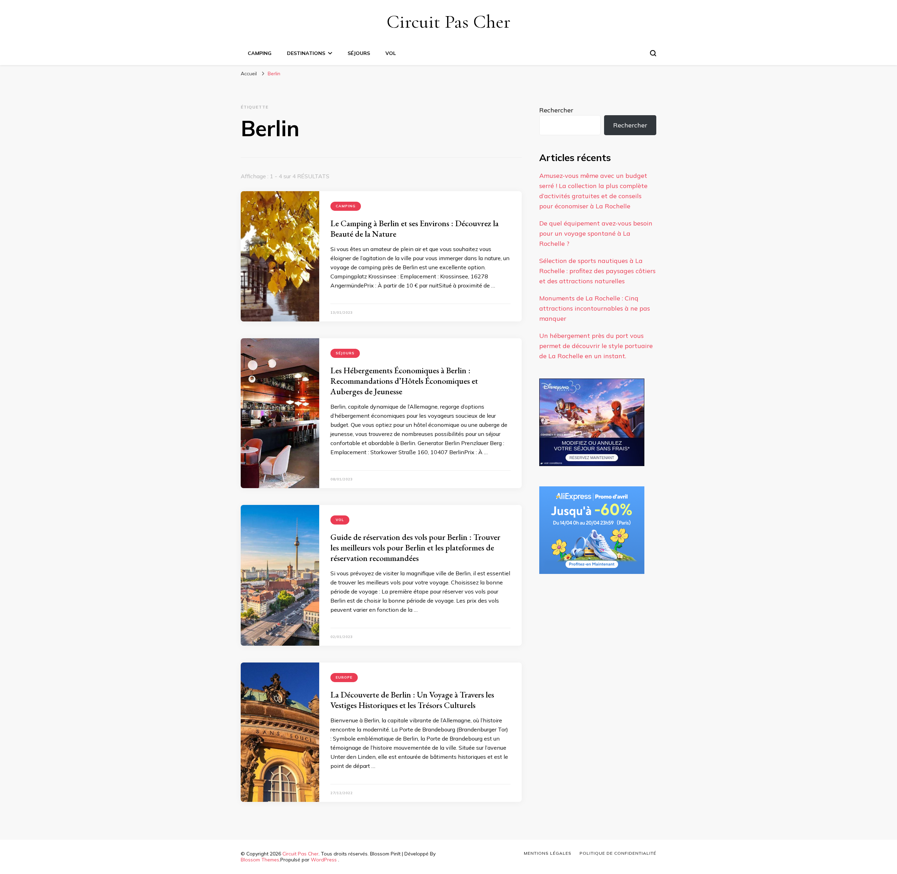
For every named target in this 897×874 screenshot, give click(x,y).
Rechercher (556, 110)
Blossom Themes (260, 859)
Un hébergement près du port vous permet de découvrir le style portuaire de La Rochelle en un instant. (596, 346)
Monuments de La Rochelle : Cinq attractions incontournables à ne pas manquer (594, 308)
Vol (390, 53)
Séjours (359, 53)
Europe (344, 677)
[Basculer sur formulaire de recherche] (653, 53)
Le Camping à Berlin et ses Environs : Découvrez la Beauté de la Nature (414, 228)
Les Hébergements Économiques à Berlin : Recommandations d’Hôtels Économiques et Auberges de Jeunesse (404, 381)
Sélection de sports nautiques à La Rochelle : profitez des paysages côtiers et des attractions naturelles (597, 271)
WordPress (324, 859)
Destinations (306, 53)
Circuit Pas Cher (448, 21)
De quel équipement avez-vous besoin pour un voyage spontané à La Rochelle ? (595, 233)
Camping (260, 53)
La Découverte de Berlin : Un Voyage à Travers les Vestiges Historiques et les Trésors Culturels (412, 699)
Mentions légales (547, 853)
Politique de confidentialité (618, 853)
